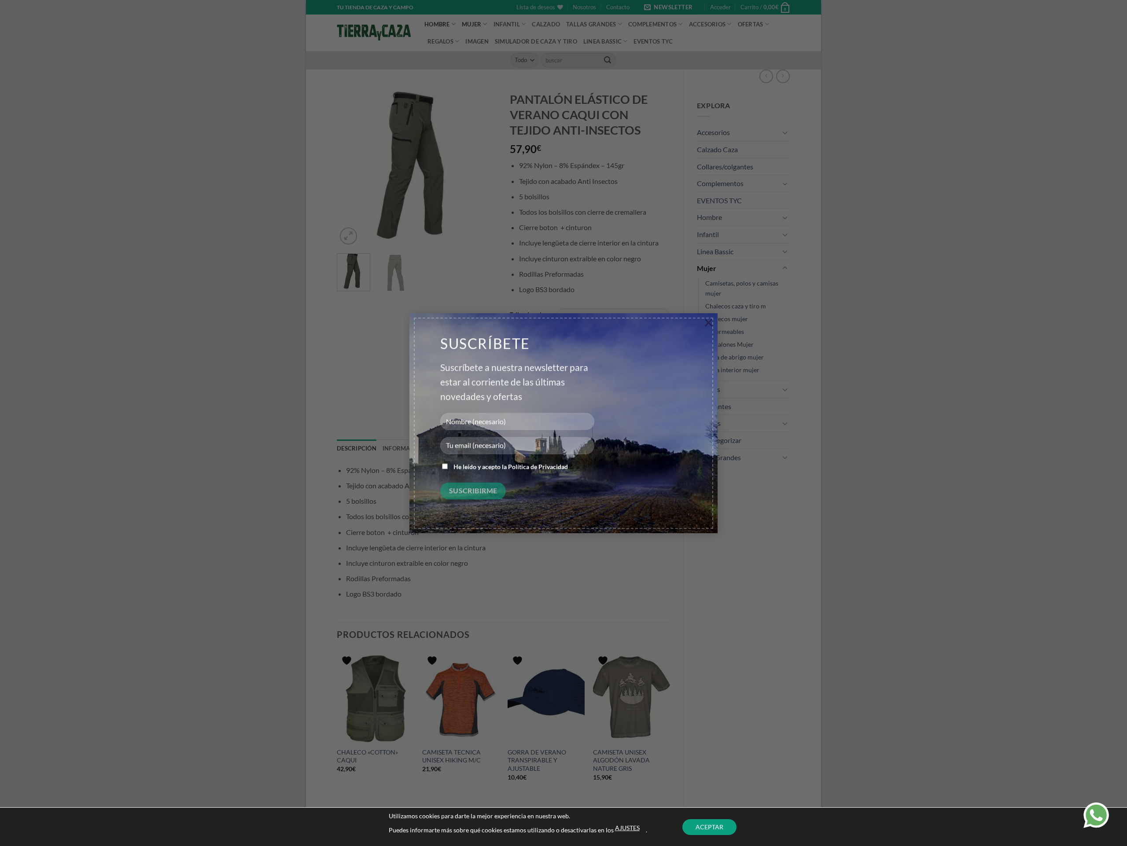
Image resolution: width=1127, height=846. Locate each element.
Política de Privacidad (538, 467)
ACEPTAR (709, 827)
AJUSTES (627, 827)
